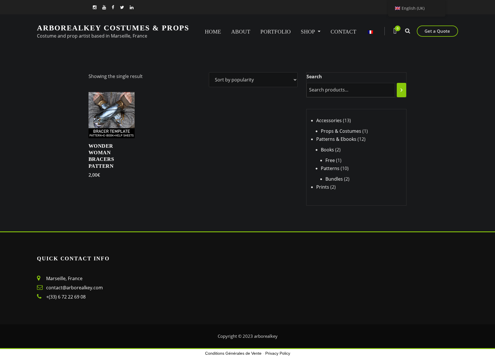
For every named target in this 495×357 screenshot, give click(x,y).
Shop (308, 32)
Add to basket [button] (94, 175)
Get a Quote (437, 31)
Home (213, 32)
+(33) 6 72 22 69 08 (66, 297)
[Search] (401, 90)
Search (314, 76)
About (240, 32)
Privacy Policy (277, 353)
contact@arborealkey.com (74, 287)
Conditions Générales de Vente (233, 353)
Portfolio (275, 32)
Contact (343, 32)
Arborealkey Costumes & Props (113, 28)
